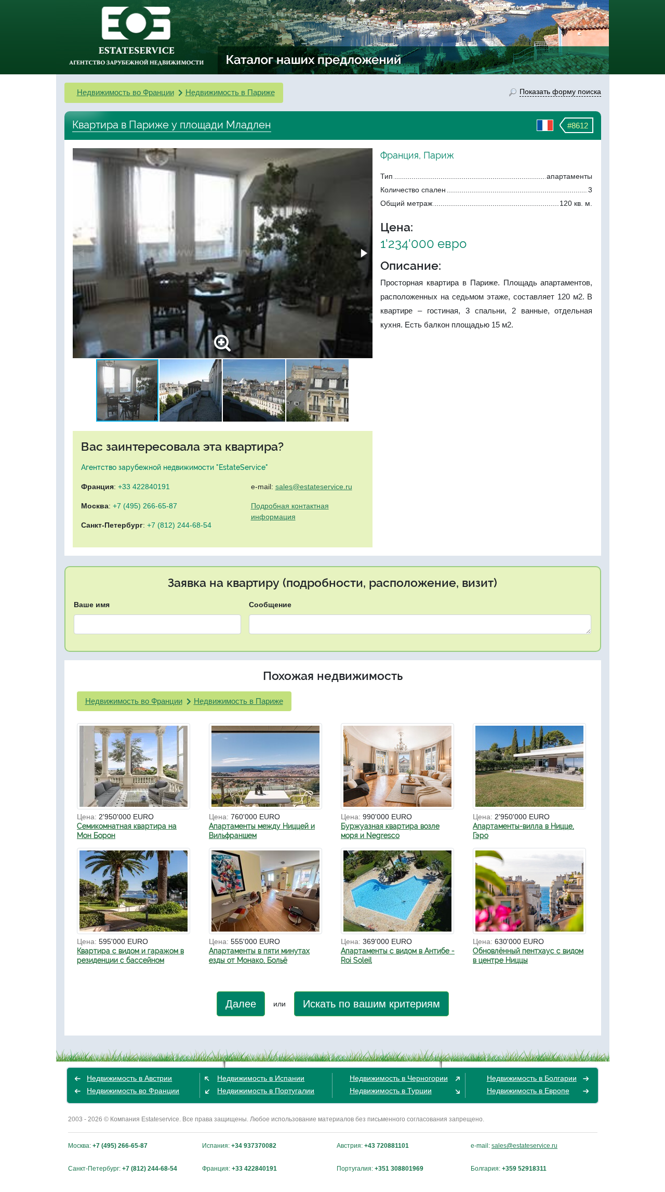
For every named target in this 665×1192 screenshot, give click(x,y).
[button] (363, 253)
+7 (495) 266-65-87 (145, 506)
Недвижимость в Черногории (399, 1078)
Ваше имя (92, 604)
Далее (240, 1004)
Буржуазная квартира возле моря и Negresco (390, 831)
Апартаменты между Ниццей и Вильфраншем (262, 831)
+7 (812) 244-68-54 (179, 525)
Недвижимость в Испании (260, 1078)
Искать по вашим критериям (371, 1004)
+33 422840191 (144, 486)
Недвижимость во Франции (125, 92)
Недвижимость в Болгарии (532, 1078)
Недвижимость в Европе (528, 1090)
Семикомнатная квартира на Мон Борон (127, 831)
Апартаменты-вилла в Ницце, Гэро (523, 831)
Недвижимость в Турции (391, 1090)
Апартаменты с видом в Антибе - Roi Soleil (398, 955)
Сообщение (270, 604)
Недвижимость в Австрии (129, 1078)
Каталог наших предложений (314, 59)
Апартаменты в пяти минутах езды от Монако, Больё (259, 955)
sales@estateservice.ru (313, 486)
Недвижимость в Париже (230, 92)
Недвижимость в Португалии (265, 1090)
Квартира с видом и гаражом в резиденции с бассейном (130, 955)
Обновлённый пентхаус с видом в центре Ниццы (528, 955)
